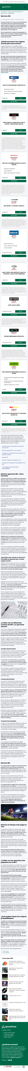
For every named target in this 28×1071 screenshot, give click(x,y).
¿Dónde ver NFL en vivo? (15, 995)
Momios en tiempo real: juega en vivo (11, 460)
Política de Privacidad (9, 1032)
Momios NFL (5, 457)
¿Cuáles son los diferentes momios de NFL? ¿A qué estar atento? (13, 453)
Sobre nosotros (8, 1037)
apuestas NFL (4, 72)
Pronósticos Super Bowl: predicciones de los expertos (16, 1010)
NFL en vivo (6, 951)
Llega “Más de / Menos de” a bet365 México (16, 968)
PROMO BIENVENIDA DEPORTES (14, 336)
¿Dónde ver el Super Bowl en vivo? (17, 1002)
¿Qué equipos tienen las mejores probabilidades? (10, 467)
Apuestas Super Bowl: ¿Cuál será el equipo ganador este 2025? (17, 975)
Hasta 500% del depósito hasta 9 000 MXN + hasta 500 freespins (14, 273)
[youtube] (9, 1060)
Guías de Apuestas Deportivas (14, 11)
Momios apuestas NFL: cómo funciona (11, 450)
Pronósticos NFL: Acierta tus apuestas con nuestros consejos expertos (17, 963)
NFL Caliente (6, 952)
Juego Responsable (9, 1035)
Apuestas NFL (4, 13)
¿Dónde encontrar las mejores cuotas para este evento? (13, 447)
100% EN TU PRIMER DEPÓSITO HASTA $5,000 (14, 163)
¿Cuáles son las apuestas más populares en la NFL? (13, 463)
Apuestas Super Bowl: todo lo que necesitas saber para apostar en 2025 (17, 1017)
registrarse (14, 101)
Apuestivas (3, 11)
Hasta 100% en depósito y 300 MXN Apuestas (14, 414)
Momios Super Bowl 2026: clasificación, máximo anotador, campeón (17, 990)
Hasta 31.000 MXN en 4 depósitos (14, 85)
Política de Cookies (8, 1034)
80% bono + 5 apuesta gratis (14, 206)
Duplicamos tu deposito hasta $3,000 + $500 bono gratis (14, 123)
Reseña (14, 82)
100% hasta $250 (14, 305)
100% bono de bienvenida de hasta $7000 (14, 372)
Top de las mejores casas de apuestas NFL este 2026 (16, 982)
